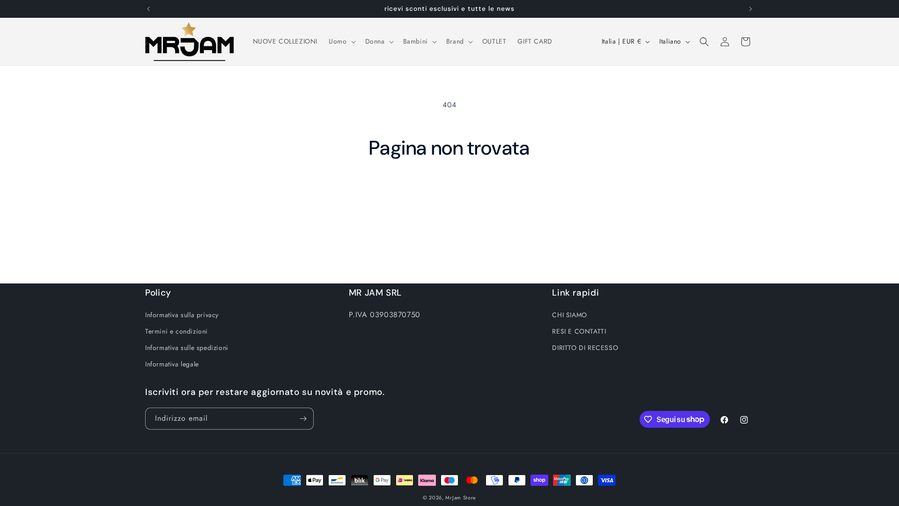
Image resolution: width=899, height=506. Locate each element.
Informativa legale (172, 364)
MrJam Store (460, 497)
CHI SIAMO (569, 315)
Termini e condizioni (176, 331)
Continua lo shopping (450, 195)
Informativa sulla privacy (182, 315)
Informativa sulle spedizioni (186, 347)
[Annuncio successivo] (750, 9)
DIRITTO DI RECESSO (585, 347)
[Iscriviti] (303, 419)
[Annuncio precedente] (148, 9)
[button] (341, 41)
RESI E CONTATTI (579, 331)
